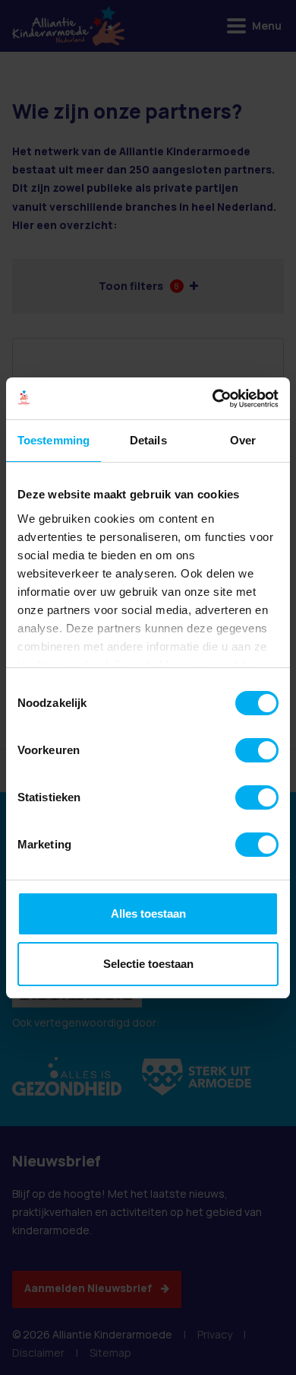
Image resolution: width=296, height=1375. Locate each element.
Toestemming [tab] (53, 440)
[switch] (257, 750)
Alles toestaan (148, 913)
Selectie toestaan (148, 963)
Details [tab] (148, 440)
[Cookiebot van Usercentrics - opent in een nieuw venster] (213, 399)
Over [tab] (243, 440)
